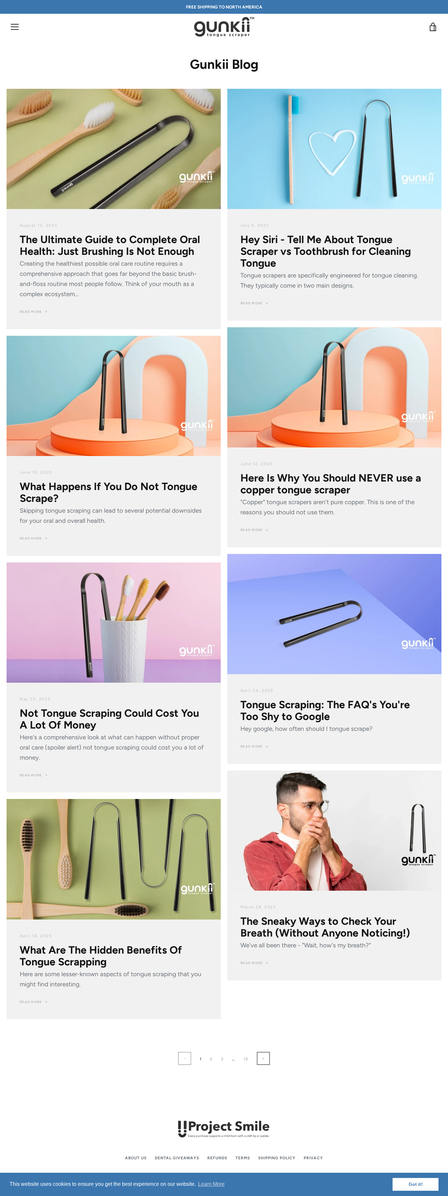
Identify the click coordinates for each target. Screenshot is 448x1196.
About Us (136, 1158)
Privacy (313, 1158)
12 (246, 1059)
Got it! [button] (416, 1184)
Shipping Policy (276, 1158)
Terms (242, 1158)
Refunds (217, 1158)
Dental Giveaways (177, 1158)
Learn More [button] (211, 1184)
